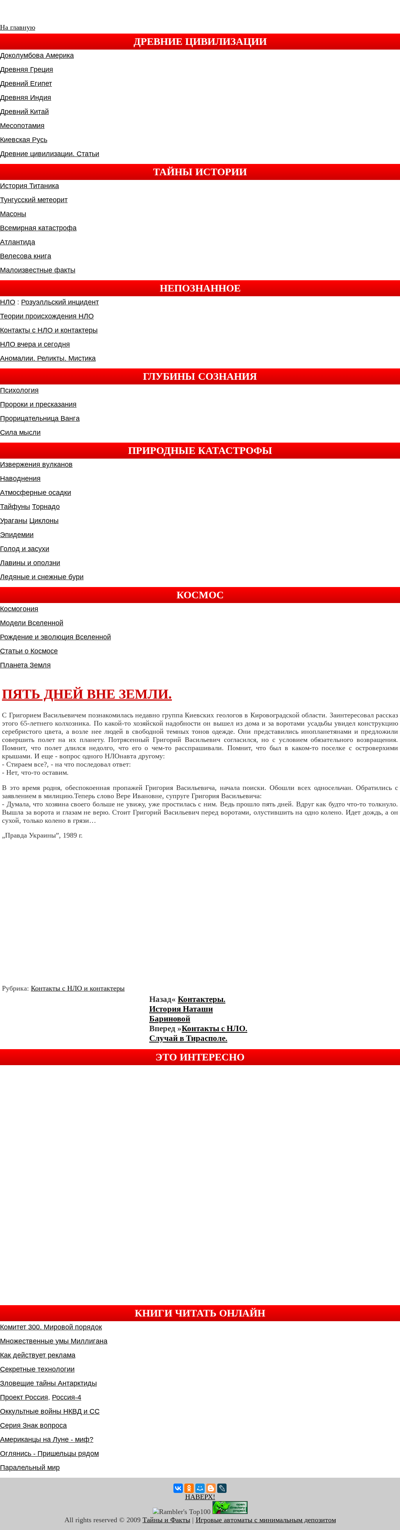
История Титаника (29, 186)
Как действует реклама (37, 1355)
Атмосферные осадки (35, 492)
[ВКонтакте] (178, 1488)
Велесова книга (25, 256)
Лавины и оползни (30, 563)
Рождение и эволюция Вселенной (55, 637)
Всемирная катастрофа (38, 228)
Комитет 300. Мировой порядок (51, 1327)
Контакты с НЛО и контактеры (49, 330)
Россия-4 (66, 1397)
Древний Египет (26, 83)
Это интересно (200, 1057)
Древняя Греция (26, 69)
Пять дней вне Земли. (87, 694)
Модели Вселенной (31, 623)
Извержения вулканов (36, 464)
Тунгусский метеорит (34, 200)
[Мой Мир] (200, 1488)
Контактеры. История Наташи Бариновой (187, 1008)
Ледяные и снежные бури (42, 577)
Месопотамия (22, 126)
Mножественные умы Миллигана (53, 1341)
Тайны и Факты (166, 1520)
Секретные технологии (37, 1369)
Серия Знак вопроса (33, 1425)
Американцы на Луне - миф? (46, 1439)
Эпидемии (17, 535)
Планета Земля (25, 665)
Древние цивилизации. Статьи (49, 154)
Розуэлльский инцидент (60, 302)
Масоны (13, 214)
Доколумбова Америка (37, 55)
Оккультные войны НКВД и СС (50, 1411)
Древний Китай (24, 112)
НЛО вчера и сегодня (35, 344)
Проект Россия (24, 1397)
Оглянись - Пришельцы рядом (49, 1453)
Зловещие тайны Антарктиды (48, 1383)
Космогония (19, 609)
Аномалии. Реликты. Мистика (48, 358)
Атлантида (17, 242)
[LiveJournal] (222, 1488)
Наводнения (20, 478)
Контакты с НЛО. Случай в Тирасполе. (198, 1033)
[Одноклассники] (189, 1488)
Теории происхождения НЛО (47, 316)
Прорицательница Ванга (40, 418)
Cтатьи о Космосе (29, 651)
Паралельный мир (30, 1467)
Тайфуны (15, 507)
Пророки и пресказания (38, 404)
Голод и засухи (24, 549)
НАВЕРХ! (200, 1497)
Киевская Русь (23, 140)
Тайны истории (200, 172)
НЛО (7, 302)
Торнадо (46, 507)
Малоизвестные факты (37, 270)
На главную (17, 27)
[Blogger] (211, 1488)
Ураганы (13, 521)
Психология (19, 390)
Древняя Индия (25, 97)
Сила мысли (20, 432)
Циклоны (44, 521)
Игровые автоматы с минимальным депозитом (266, 1520)
